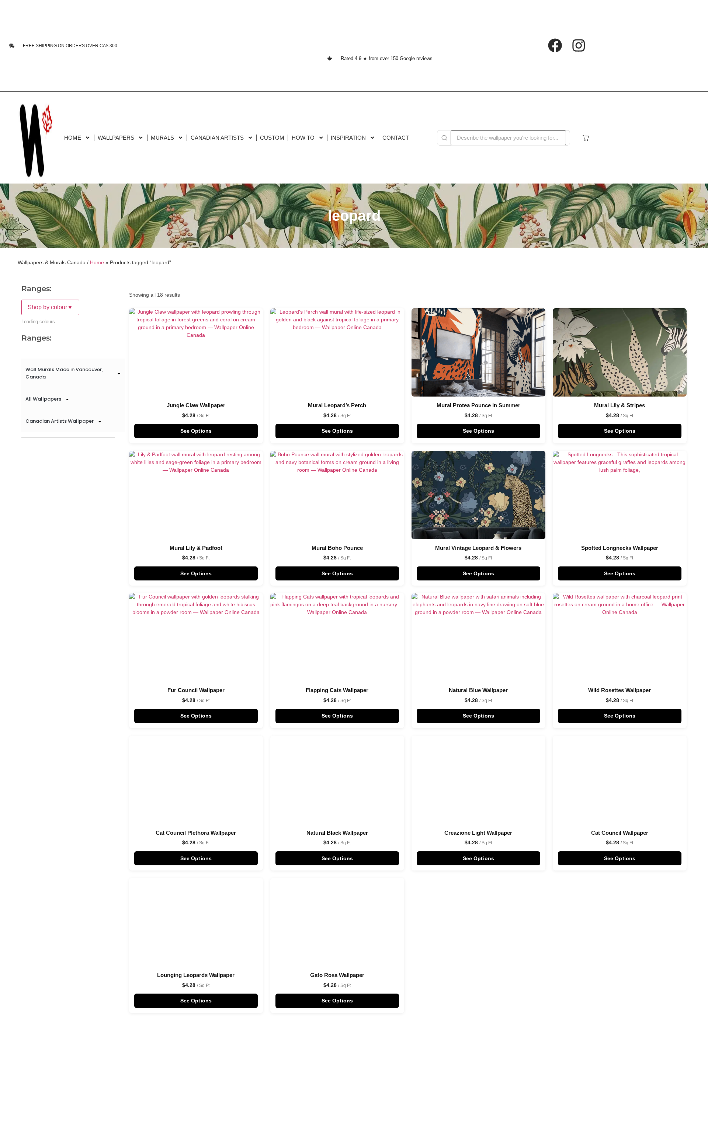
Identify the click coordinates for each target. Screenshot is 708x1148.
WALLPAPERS (116, 138)
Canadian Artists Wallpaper (59, 421)
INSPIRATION (348, 138)
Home (97, 262)
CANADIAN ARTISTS (217, 138)
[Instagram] (579, 45)
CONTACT (395, 138)
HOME (72, 138)
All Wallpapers (43, 398)
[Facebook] (555, 45)
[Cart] (586, 138)
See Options (196, 431)
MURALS (162, 138)
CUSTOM (272, 138)
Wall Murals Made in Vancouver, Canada (64, 373)
